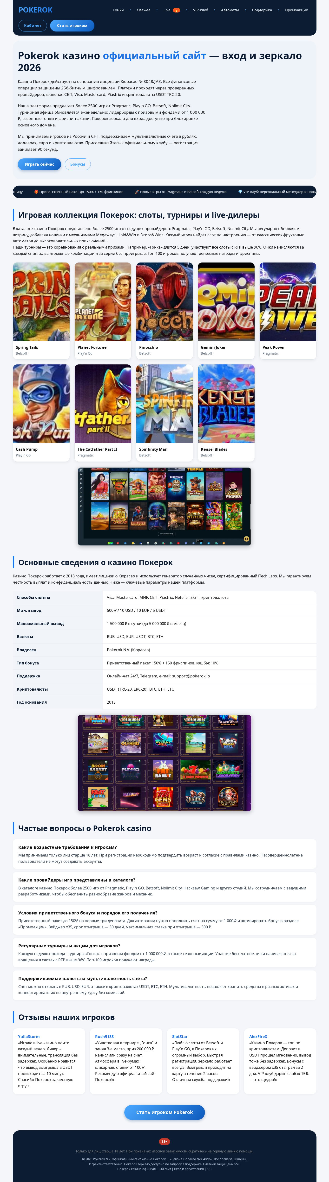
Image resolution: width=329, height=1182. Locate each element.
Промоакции (296, 9)
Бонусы (77, 164)
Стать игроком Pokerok (164, 1112)
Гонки (118, 9)
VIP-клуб (200, 9)
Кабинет (32, 25)
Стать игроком (72, 25)
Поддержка (262, 9)
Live (171, 9)
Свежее (144, 9)
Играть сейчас (39, 164)
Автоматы (230, 9)
